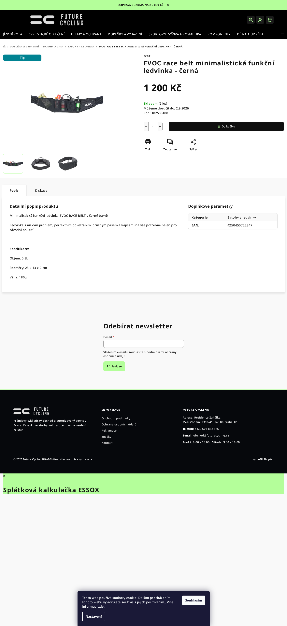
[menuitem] (12, 34)
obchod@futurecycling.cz (211, 435)
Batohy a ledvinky (241, 217)
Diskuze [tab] (41, 190)
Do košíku (228, 126)
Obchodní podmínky (116, 418)
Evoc (147, 56)
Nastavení (94, 616)
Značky (106, 436)
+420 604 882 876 (207, 429)
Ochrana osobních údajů (119, 424)
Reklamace (109, 430)
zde (101, 606)
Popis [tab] (14, 190)
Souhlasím (193, 600)
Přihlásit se (114, 366)
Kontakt (107, 443)
